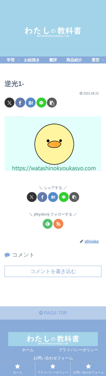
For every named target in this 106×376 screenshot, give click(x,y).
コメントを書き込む (53, 271)
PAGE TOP (55, 313)
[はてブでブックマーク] (31, 102)
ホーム (28, 350)
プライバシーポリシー (78, 350)
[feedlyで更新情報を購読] (48, 224)
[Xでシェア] (9, 102)
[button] (52, 102)
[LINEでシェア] (41, 102)
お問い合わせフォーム (53, 358)
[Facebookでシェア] (20, 102)
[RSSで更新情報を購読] (58, 224)
